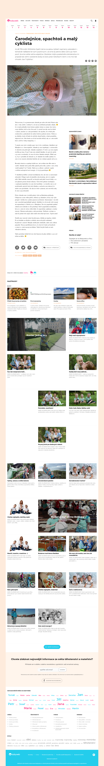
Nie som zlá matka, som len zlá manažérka (80, 554)
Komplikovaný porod (61, 724)
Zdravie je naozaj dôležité (16, 626)
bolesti (13, 740)
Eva (51, 709)
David (53, 700)
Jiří (59, 699)
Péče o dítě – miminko (84, 722)
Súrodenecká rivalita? (77, 481)
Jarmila (44, 695)
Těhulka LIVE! (16, 745)
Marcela (28, 704)
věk (44, 745)
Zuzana (36, 700)
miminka (82, 740)
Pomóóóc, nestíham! (45, 408)
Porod (42, 20)
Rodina (66, 20)
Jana (60, 704)
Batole (53, 20)
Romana (22, 33)
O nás (37, 754)
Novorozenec (82, 717)
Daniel (40, 700)
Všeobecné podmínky (47, 754)
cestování (19, 740)
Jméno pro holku (13, 722)
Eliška (66, 695)
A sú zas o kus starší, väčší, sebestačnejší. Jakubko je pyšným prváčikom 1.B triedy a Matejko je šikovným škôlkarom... (82, 412)
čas (52, 745)
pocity (26, 743)
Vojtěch (46, 704)
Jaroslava (69, 708)
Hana (22, 695)
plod (23, 743)
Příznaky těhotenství (37, 717)
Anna (15, 700)
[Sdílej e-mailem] (96, 61)
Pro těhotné (35, 730)
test (82, 743)
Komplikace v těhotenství (39, 728)
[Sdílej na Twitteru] (89, 61)
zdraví (48, 746)
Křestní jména (13, 717)
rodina (35, 255)
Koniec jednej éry (36, 335)
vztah (36, 746)
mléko (9, 743)
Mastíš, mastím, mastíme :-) (17, 553)
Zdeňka (54, 704)
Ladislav (20, 700)
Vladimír (37, 704)
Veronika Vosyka (11, 303)
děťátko (34, 740)
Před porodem (59, 717)
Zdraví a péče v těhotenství (39, 726)
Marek (42, 704)
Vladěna (25, 273)
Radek (17, 695)
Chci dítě (27, 20)
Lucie (91, 700)
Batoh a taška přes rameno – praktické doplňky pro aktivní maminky (80, 154)
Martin (75, 708)
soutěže (78, 743)
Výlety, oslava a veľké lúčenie (18, 481)
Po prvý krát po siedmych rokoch (50, 444)
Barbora (85, 704)
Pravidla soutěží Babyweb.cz (63, 754)
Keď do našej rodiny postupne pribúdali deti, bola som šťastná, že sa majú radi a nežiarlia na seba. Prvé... (82, 484)
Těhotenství (35, 20)
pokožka (35, 743)
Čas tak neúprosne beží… (16, 372)
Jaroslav (72, 695)
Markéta (48, 700)
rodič (71, 743)
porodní (61, 743)
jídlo (45, 740)
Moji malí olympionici (77, 335)
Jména (22, 20)
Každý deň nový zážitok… (78, 372)
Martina (46, 708)
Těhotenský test (36, 719)
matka (75, 740)
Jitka (10, 700)
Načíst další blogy (53, 647)
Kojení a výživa (82, 726)
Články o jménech (14, 726)
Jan (80, 695)
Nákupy (72, 20)
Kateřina (65, 700)
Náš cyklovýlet (12, 590)
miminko (91, 739)
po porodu (42, 743)
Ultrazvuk (34, 724)
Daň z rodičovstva (75, 590)
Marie (28, 708)
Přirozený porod (59, 722)
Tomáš (11, 695)
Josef (22, 704)
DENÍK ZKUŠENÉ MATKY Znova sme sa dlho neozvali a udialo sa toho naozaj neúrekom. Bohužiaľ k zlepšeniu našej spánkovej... (21, 630)
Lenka (28, 695)
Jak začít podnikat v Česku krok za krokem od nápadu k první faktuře (88, 216)
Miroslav (61, 709)
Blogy (17, 33)
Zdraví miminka (83, 724)
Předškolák (59, 20)
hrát (42, 740)
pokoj (30, 255)
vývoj (41, 746)
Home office (80, 301)
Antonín (77, 700)
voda (26, 745)
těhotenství (89, 743)
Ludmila (32, 704)
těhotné (10, 746)
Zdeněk (34, 695)
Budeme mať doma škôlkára (67, 516)
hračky (25, 255)
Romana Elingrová (31, 252)
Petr (11, 704)
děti (28, 739)
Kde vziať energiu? (45, 626)
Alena (61, 695)
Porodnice (58, 719)
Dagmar (90, 695)
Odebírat (62, 669)
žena (57, 745)
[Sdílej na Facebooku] (86, 61)
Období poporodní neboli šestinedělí (62, 729)
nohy (20, 743)
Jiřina (16, 704)
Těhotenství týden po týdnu (39, 722)
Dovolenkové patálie (45, 481)
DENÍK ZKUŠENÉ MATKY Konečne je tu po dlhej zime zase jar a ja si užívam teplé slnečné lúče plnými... (19, 593)
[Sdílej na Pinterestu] (92, 61)
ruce (74, 743)
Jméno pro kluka (13, 719)
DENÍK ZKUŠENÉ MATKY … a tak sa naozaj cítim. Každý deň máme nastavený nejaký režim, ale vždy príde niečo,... (82, 375)
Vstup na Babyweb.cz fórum (81, 247)
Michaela (80, 704)
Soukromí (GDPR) (78, 754)
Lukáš (87, 700)
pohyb (30, 743)
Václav (72, 700)
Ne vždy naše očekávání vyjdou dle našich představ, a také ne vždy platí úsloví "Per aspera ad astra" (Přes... (63, 307)
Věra (39, 695)
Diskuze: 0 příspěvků (52, 247)
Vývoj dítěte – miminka (85, 719)
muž (13, 743)
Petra (86, 695)
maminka (59, 740)
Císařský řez (58, 726)
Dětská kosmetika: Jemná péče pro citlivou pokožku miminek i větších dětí (89, 208)
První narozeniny (35, 301)
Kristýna (57, 695)
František (73, 704)
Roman (89, 704)
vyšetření (31, 746)
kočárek (49, 740)
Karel (50, 704)
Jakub (82, 700)
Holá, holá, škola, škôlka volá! (79, 408)
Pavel (41, 708)
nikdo (16, 743)
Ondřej (44, 700)
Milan (53, 695)
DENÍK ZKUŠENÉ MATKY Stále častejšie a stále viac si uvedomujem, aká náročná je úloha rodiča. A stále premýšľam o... (83, 559)
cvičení (23, 740)
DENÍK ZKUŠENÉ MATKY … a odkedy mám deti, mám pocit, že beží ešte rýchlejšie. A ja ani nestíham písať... (21, 375)
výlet (39, 255)
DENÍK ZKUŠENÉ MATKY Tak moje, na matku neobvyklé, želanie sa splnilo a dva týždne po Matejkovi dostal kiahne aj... (19, 557)
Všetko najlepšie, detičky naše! (18, 517)
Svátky (11, 724)
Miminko (47, 20)
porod (48, 743)
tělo (22, 746)
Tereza (93, 704)
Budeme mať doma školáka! (48, 553)
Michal (31, 700)
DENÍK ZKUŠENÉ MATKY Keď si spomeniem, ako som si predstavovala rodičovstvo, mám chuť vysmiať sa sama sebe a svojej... (83, 593)
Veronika (25, 700)
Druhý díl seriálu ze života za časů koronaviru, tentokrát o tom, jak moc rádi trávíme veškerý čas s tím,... (86, 307)
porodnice (55, 743)
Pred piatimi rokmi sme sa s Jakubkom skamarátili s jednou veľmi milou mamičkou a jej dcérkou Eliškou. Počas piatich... (21, 484)
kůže (53, 740)
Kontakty (30, 754)
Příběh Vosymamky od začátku (16, 301)
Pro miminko (82, 728)
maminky (68, 740)
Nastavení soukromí (52, 758)
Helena (48, 695)
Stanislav (67, 704)
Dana (94, 695)
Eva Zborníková (34, 303)
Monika (34, 708)
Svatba (56, 301)
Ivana (56, 708)
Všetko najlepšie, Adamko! (48, 590)
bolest (9, 740)
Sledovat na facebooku (53, 680)
